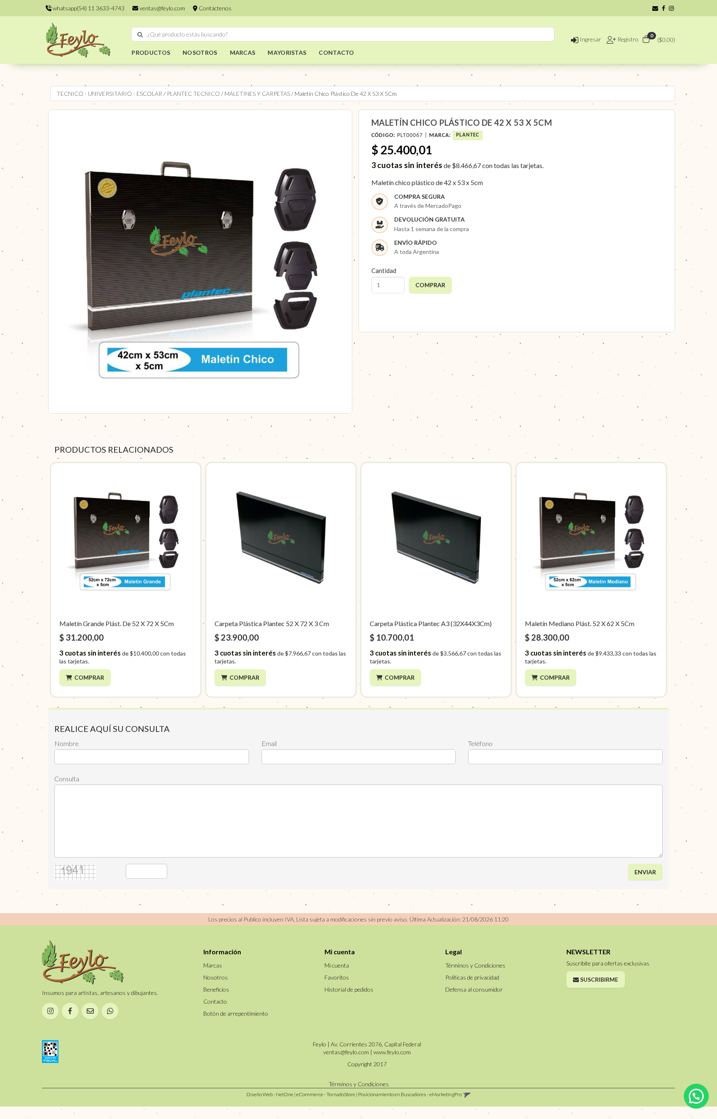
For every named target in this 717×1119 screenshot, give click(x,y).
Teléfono (480, 743)
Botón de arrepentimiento (235, 1013)
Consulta (66, 779)
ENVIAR (645, 871)
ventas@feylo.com (161, 8)
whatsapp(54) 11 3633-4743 (87, 8)
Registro (627, 39)
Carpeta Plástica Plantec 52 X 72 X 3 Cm (272, 623)
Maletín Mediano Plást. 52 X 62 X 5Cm (579, 623)
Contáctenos (215, 8)
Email (269, 743)
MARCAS (243, 52)
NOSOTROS (200, 52)
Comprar (89, 677)
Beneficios (216, 989)
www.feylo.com (392, 1052)
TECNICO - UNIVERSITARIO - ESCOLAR (109, 93)
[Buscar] (140, 34)
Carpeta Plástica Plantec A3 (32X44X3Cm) (431, 623)
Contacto (215, 1001)
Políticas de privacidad (472, 977)
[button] (655, 8)
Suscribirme (598, 979)
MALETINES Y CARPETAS (257, 93)
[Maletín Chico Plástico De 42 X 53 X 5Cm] (200, 261)
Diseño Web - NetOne (269, 1094)
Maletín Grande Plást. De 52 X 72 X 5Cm (116, 623)
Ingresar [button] (589, 39)
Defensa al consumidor (474, 989)
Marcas (212, 965)
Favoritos (336, 977)
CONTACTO (336, 52)
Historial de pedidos (348, 989)
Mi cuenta (336, 965)
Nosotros (215, 977)
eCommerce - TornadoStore (325, 1094)
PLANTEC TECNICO (193, 93)
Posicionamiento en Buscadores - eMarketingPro (410, 1094)
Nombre (66, 743)
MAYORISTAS (287, 52)
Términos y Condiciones (475, 965)
